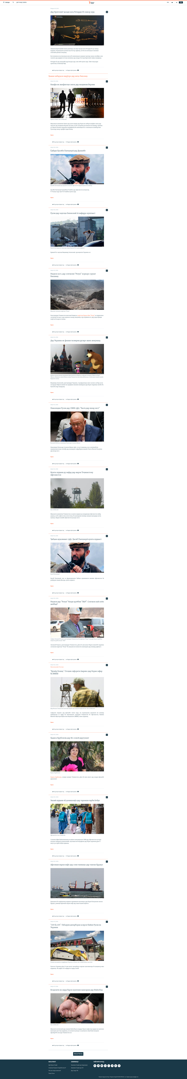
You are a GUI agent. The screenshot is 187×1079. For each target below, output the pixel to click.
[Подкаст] (119, 1065)
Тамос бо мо (52, 1073)
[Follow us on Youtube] (101, 1065)
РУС (168, 2)
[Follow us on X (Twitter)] (108, 1065)
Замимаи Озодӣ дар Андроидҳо (79, 1065)
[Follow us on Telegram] (112, 1065)
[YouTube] (172, 2)
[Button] (58, 70)
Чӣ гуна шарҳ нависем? (55, 1070)
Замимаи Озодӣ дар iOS (77, 1067)
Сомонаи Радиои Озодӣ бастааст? (57, 1067)
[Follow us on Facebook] (98, 1065)
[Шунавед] (177, 2)
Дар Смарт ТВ (74, 1070)
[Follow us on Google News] (95, 1065)
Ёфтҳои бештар (78, 1054)
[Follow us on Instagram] (105, 1065)
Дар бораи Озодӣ (53, 1065)
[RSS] (115, 1065)
